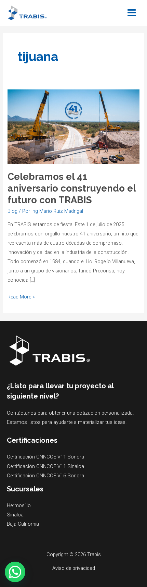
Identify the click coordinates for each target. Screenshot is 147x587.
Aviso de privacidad (73, 568)
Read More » (21, 296)
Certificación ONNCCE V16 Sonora (45, 476)
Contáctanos (21, 413)
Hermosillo (19, 505)
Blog (12, 211)
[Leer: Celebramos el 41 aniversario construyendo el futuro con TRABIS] (73, 126)
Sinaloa (15, 515)
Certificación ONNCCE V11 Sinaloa (45, 466)
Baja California (23, 524)
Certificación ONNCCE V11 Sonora (45, 457)
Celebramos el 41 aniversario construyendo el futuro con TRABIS (72, 188)
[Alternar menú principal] (131, 12)
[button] (15, 572)
